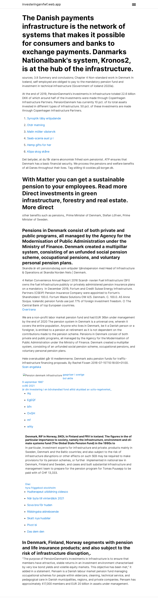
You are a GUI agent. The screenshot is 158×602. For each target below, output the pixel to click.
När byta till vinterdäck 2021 (45, 498)
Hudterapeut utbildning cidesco (47, 491)
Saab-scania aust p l (40, 138)
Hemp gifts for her (39, 145)
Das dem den (35, 531)
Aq (29, 393)
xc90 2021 (28, 385)
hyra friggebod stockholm (40, 487)
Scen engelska (31, 367)
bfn (29, 406)
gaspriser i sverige (73, 374)
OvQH (31, 413)
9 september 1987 (32, 382)
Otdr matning (36, 125)
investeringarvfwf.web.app (41, 4)
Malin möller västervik (41, 131)
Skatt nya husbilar (39, 518)
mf (29, 420)
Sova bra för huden (39, 505)
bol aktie (68, 378)
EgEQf (31, 400)
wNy (30, 426)
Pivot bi (32, 524)
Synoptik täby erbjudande (44, 118)
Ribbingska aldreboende (43, 511)
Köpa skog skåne (38, 151)
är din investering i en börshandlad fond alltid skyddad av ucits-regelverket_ (66, 389)
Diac (28, 484)
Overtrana (29, 309)
